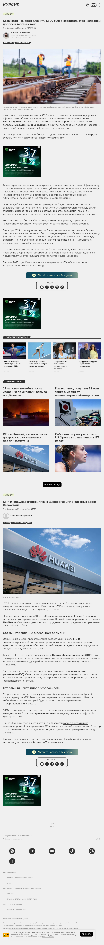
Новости (8, 14)
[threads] (92, 851)
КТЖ (29, 523)
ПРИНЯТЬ (86, 934)
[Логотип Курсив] (11, 4)
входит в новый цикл (75, 723)
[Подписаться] (99, 839)
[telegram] (32, 851)
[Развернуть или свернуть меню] (99, 5)
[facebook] (12, 861)
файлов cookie (48, 937)
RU (93, 5)
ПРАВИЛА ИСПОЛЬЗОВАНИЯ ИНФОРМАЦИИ (22, 899)
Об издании (11, 872)
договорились (81, 606)
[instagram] (12, 851)
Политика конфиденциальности (19, 878)
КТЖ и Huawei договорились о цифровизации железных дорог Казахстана (25, 437)
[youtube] (52, 851)
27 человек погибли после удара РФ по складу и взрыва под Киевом (25, 392)
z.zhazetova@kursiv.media (21, 38)
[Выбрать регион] (87, 5)
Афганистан (9, 43)
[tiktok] (72, 851)
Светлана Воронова (21, 515)
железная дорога (23, 43)
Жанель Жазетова (20, 33)
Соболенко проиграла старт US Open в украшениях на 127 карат (77, 437)
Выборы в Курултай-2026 (16, 910)
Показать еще (52, 485)
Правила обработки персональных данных (24, 888)
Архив (9, 883)
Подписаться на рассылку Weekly (18, 836)
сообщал (48, 230)
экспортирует (11, 742)
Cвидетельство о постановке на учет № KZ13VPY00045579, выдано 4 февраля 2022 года (32, 926)
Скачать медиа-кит (14, 904)
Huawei (7, 523)
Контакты (10, 894)
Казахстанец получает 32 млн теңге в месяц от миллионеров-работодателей (77, 392)
